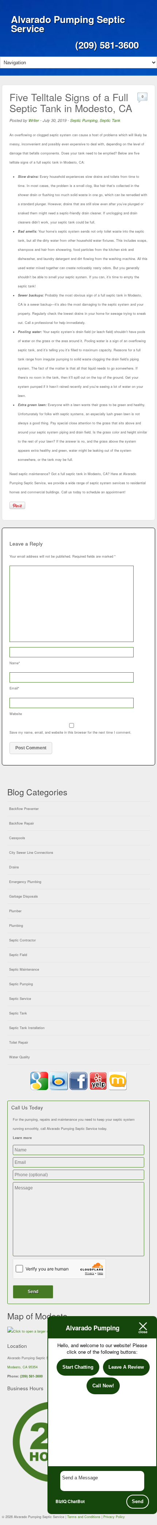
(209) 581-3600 (31, 1376)
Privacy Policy (114, 1516)
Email (14, 688)
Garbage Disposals (23, 896)
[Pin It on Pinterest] (17, 505)
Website (15, 713)
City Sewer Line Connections (31, 852)
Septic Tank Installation (27, 1027)
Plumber (15, 911)
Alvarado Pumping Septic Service (68, 23)
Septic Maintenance (24, 969)
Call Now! (103, 1385)
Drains (14, 867)
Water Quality (19, 1057)
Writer (33, 120)
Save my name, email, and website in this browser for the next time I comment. (70, 732)
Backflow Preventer (24, 808)
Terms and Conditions (83, 1516)
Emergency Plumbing (25, 881)
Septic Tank (110, 120)
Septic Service (20, 998)
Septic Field (18, 954)
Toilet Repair (18, 1042)
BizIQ (60, 1501)
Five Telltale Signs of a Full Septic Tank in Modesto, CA (70, 102)
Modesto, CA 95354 (22, 1367)
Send (137, 1501)
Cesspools (17, 838)
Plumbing (16, 925)
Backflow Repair (21, 823)
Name (14, 663)
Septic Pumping (83, 120)
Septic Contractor (22, 940)
